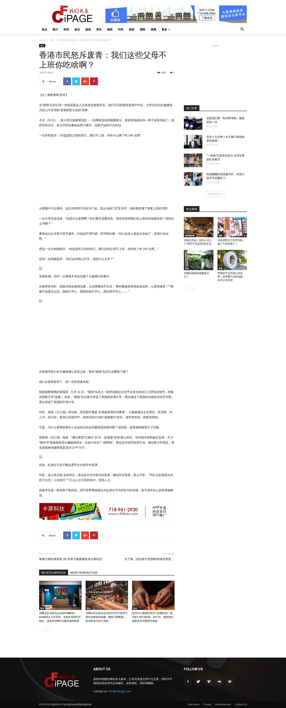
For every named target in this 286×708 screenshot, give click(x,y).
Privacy (207, 704)
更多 (164, 29)
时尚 (121, 29)
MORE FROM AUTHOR (83, 572)
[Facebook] (188, 682)
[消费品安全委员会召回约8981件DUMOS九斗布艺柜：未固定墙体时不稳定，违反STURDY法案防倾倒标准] (60, 595)
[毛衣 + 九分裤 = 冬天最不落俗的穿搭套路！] (193, 141)
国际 (142, 29)
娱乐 (77, 29)
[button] (242, 30)
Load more (214, 193)
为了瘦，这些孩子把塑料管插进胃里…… (149, 559)
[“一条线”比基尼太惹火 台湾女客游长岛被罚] (193, 160)
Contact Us (241, 704)
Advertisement (223, 704)
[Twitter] (198, 682)
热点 (44, 29)
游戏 (88, 29)
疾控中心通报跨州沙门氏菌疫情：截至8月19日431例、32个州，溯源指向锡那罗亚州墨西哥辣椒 (152, 617)
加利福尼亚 (190, 235)
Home (42, 40)
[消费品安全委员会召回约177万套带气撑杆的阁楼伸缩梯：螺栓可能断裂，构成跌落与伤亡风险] (107, 595)
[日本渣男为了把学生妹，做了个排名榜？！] (232, 227)
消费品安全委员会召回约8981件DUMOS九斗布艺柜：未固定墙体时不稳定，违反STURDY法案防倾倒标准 (60, 617)
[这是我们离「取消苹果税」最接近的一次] (193, 123)
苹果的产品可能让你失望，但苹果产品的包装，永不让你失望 (231, 277)
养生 (99, 29)
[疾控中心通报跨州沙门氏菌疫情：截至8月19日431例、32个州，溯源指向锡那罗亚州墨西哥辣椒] (153, 595)
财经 (131, 29)
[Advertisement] (215, 72)
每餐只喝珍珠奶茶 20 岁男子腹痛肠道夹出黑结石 (70, 559)
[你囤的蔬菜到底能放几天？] (198, 260)
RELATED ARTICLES (53, 572)
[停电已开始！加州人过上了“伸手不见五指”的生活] (198, 227)
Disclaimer (194, 704)
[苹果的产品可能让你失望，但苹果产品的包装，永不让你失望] (232, 260)
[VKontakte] (219, 682)
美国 (153, 29)
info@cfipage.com (119, 691)
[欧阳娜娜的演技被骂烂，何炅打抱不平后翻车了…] (193, 179)
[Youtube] (230, 682)
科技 (66, 29)
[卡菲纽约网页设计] (107, 511)
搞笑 (110, 29)
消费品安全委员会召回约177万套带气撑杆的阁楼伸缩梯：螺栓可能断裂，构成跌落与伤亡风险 (107, 617)
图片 (55, 29)
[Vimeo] (209, 682)
